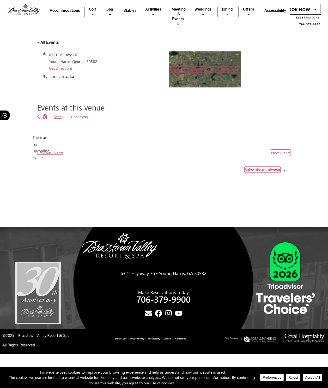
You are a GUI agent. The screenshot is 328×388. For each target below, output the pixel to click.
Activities (153, 9)
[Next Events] (45, 116)
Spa (109, 9)
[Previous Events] (38, 116)
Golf (92, 9)
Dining (227, 9)
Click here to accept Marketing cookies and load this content (205, 69)
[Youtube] (179, 313)
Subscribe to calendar (262, 169)
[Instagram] (169, 313)
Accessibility (275, 10)
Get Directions (61, 68)
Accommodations (65, 10)
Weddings (203, 9)
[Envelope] (148, 313)
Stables (129, 10)
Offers (248, 9)
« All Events (48, 42)
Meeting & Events (178, 14)
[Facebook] (158, 313)
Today (58, 116)
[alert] (41, 147)
